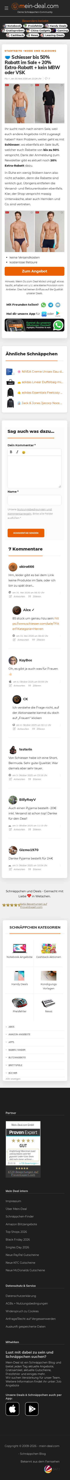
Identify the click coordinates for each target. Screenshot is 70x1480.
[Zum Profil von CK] (16, 699)
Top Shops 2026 (16, 1232)
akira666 (26, 566)
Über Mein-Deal (16, 1209)
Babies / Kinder (17, 1050)
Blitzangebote (17, 1057)
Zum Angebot (34, 271)
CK (25, 699)
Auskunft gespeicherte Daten (26, 1326)
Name (13, 491)
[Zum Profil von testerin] (13, 749)
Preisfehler (13, 1374)
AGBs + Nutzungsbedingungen (27, 1303)
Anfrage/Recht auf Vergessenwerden (31, 1319)
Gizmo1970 (28, 850)
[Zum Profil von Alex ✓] (16, 609)
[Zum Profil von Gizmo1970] (13, 850)
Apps (11, 1042)
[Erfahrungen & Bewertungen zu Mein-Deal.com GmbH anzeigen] (23, 1149)
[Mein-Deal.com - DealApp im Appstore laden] (15, 1409)
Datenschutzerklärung (21, 1296)
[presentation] (11, 452)
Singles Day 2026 (17, 1247)
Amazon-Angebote (19, 1034)
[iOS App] (43, 314)
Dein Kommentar (22, 445)
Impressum (13, 1201)
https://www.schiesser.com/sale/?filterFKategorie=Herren (35, 624)
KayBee (25, 660)
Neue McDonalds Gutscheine (25, 1270)
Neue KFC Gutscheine (20, 1262)
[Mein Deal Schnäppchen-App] (35, 1409)
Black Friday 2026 (18, 1239)
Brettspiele (15, 1065)
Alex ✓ (29, 610)
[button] (11, 452)
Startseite (13, 51)
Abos (11, 1026)
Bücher (13, 1073)
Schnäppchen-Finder (20, 1216)
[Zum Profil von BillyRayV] (13, 799)
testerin (25, 749)
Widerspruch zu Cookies (22, 1311)
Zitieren (36, 596)
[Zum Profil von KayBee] (13, 660)
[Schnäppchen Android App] (57, 314)
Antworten (19, 596)
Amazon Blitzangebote (21, 1224)
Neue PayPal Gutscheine (22, 1255)
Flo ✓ (7, 78)
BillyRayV (27, 799)
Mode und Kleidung (40, 51)
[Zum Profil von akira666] (13, 566)
